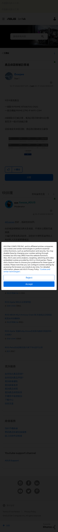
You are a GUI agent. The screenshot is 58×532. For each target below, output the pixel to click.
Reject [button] (29, 277)
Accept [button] (29, 284)
